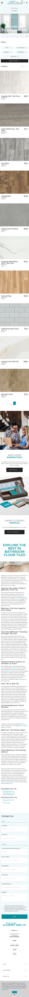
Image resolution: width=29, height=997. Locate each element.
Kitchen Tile (6, 802)
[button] (14, 851)
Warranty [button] (6, 52)
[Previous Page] (11, 403)
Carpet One (3, 16)
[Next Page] (17, 403)
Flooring (11, 16)
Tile (16, 16)
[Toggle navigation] (2, 3)
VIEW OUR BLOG (13, 469)
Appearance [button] (20, 52)
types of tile (18, 679)
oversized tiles (20, 597)
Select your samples (13, 532)
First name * (4, 825)
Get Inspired (6, 970)
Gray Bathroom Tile (8, 791)
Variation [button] (13, 56)
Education (6, 976)
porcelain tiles (8, 671)
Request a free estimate (7, 781)
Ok (14, 992)
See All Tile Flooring (8, 794)
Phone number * (6, 856)
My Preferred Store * (6, 883)
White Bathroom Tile (9, 793)
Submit (14, 916)
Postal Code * (5, 874)
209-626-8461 (14, 10)
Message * (4, 892)
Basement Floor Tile (8, 800)
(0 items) (26, 2)
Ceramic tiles (14, 668)
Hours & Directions (14, 936)
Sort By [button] (23, 66)
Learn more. (5, 989)
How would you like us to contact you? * (11, 848)
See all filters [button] (13, 60)
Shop (4, 964)
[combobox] (13, 36)
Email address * (5, 865)
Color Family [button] (20, 47)
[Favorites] (24, 2)
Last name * (4, 834)
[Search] (27, 36)
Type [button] (6, 47)
